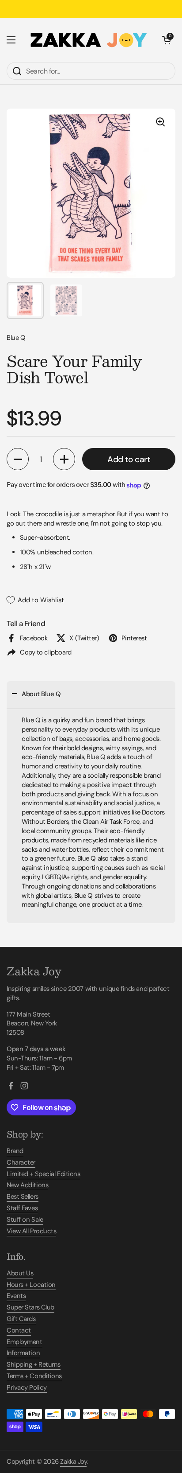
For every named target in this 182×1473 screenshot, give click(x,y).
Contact (19, 1330)
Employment (24, 1341)
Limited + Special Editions (43, 1173)
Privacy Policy (27, 1387)
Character (21, 1162)
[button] (166, 40)
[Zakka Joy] (88, 40)
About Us (20, 1273)
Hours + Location (31, 1284)
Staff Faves (22, 1208)
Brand (15, 1150)
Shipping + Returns (34, 1364)
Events (16, 1295)
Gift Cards (21, 1318)
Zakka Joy (73, 1461)
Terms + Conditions (34, 1376)
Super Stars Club (30, 1307)
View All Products (31, 1231)
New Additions (27, 1185)
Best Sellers (22, 1196)
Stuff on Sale (25, 1219)
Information (23, 1352)
